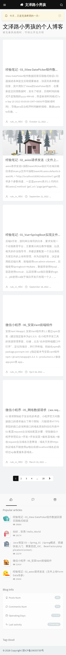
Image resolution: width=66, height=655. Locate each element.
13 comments (55, 371)
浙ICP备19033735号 (33, 650)
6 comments (58, 121)
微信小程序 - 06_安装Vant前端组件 (29, 325)
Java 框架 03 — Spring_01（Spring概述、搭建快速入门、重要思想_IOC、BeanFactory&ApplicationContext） (38, 546)
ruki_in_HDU (16, 121)
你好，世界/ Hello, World (27, 531)
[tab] (11, 499)
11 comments (56, 462)
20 (43, 478)
